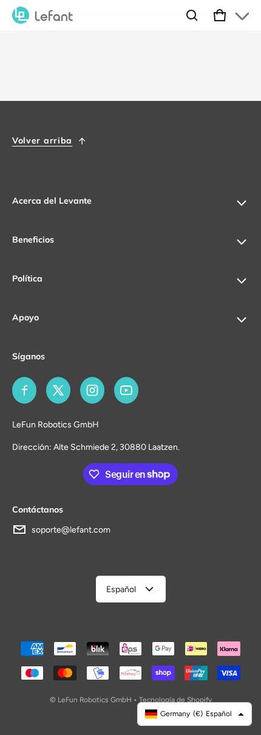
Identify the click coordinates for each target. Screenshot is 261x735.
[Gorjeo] (58, 390)
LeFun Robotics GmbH (95, 699)
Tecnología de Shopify (175, 699)
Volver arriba (42, 140)
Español (121, 589)
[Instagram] (92, 390)
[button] (191, 15)
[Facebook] (24, 390)
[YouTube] (126, 390)
